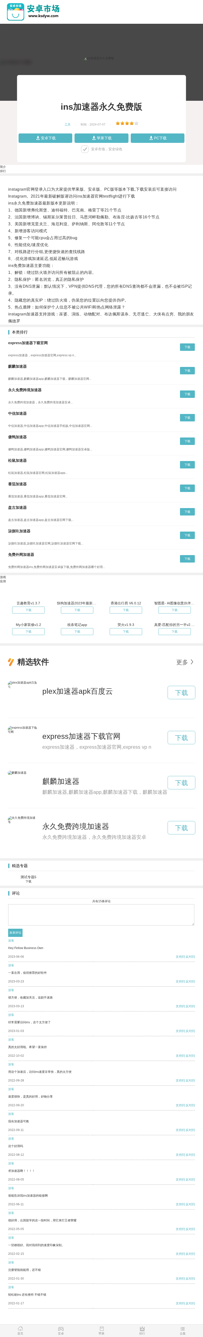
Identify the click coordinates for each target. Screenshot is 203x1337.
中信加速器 (17, 413)
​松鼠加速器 (17, 460)
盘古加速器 (17, 507)
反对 (189, 956)
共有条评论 (101, 901)
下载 (187, 347)
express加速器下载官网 (28, 343)
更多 (182, 662)
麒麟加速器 (17, 366)
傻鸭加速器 (17, 437)
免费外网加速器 (21, 554)
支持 (179, 956)
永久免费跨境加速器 (25, 390)
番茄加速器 (17, 484)
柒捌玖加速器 (19, 531)
